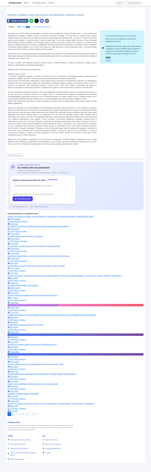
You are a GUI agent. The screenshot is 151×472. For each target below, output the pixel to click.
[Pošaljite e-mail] (42, 21)
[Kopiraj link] (47, 21)
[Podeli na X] (36, 21)
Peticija (11, 27)
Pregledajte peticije (39, 3)
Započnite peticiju (134, 3)
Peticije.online (15, 3)
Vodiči (10, 436)
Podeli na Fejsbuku (19, 21)
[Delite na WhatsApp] (31, 21)
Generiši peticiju (24, 199)
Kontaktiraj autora (16, 155)
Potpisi (24, 27)
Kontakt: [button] (51, 3)
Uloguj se (120, 3)
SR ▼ (28, 3)
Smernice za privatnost (42, 27)
